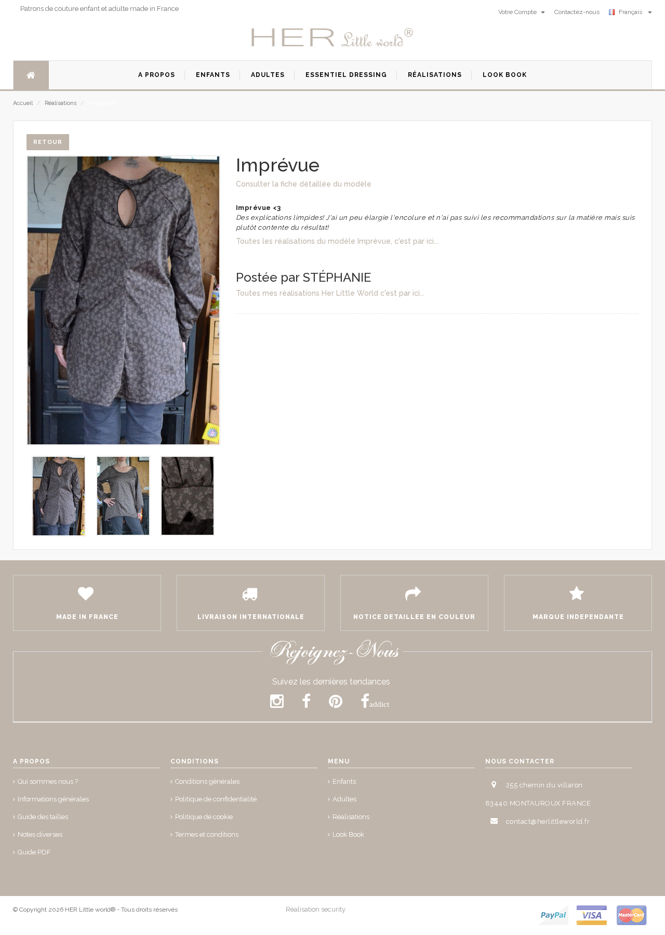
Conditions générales (207, 781)
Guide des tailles (43, 817)
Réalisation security (315, 909)
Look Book (348, 834)
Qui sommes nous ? (48, 781)
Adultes (344, 799)
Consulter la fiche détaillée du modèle (303, 184)
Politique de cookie (204, 817)
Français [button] (632, 12)
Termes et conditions (206, 834)
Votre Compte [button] (518, 12)
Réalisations (60, 103)
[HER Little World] (332, 38)
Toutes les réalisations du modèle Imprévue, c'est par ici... (337, 241)
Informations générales (53, 799)
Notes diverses (40, 834)
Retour (47, 142)
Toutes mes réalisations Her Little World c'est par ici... (330, 293)
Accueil (23, 103)
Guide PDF (34, 852)
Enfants (344, 781)
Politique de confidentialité (216, 799)
